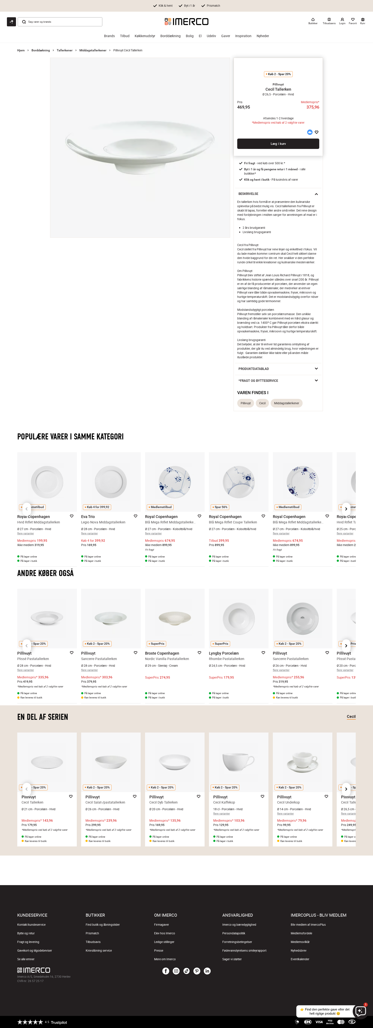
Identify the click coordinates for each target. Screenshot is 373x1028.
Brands (109, 36)
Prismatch (92, 933)
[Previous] (26, 509)
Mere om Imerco (165, 959)
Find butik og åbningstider (103, 925)
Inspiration (243, 36)
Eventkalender (300, 959)
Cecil (262, 403)
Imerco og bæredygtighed (239, 925)
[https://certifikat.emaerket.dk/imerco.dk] (352, 1022)
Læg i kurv (278, 144)
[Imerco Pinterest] (196, 971)
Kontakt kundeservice (31, 925)
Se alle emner (26, 959)
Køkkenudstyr (145, 36)
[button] (278, 84)
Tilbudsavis (93, 942)
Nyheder (263, 36)
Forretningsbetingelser (237, 942)
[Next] (346, 509)
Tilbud (125, 36)
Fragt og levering (28, 942)
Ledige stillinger (164, 942)
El (200, 36)
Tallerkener (65, 50)
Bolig (190, 36)
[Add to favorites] (316, 132)
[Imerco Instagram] (176, 971)
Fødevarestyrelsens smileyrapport (244, 950)
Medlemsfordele (301, 933)
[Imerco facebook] (165, 971)
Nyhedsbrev (299, 950)
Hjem (21, 50)
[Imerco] (186, 21)
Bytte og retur (26, 933)
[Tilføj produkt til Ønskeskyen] (310, 132)
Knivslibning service (99, 950)
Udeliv (211, 36)
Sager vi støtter (232, 959)
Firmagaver (161, 925)
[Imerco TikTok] (186, 971)
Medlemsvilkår (300, 942)
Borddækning (170, 36)
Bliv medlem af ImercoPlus (308, 925)
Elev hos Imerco (164, 933)
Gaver (225, 36)
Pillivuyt (246, 403)
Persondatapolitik (233, 933)
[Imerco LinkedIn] (207, 971)
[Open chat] (11, 21)
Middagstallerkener (92, 50)
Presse (158, 950)
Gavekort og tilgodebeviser (34, 950)
